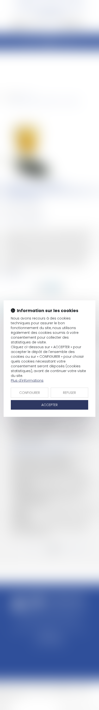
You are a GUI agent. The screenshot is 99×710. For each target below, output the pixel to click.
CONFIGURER (29, 392)
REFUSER (69, 392)
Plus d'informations (27, 380)
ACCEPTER (49, 404)
